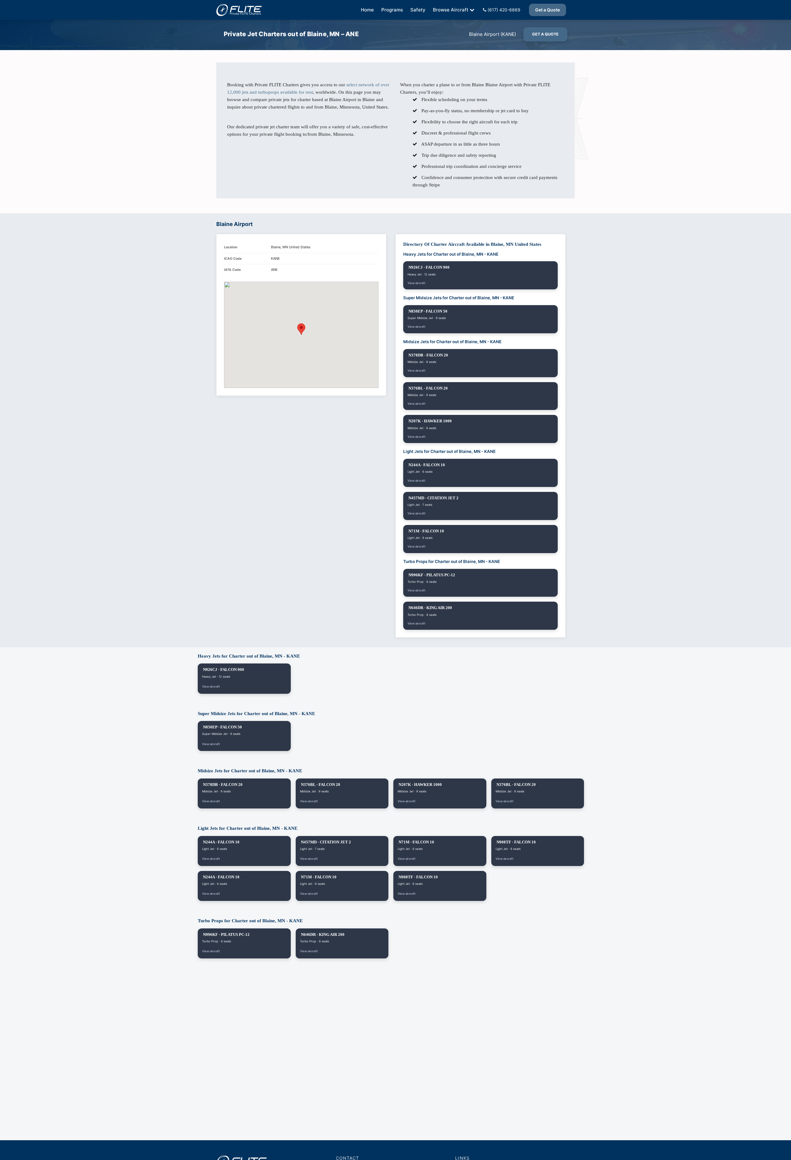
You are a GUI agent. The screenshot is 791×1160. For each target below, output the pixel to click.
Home (367, 10)
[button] (301, 329)
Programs (392, 10)
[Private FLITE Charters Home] (239, 10)
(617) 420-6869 (503, 9)
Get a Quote (547, 9)
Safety (417, 10)
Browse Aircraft (450, 10)
